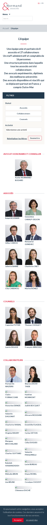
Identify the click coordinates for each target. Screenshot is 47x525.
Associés (23, 108)
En (42, 3)
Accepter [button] (18, 520)
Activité (9, 125)
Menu (5, 14)
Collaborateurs (23, 113)
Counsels (24, 119)
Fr (39, 3)
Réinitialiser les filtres (17, 138)
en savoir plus (32, 520)
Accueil (6, 28)
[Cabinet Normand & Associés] (12, 6)
